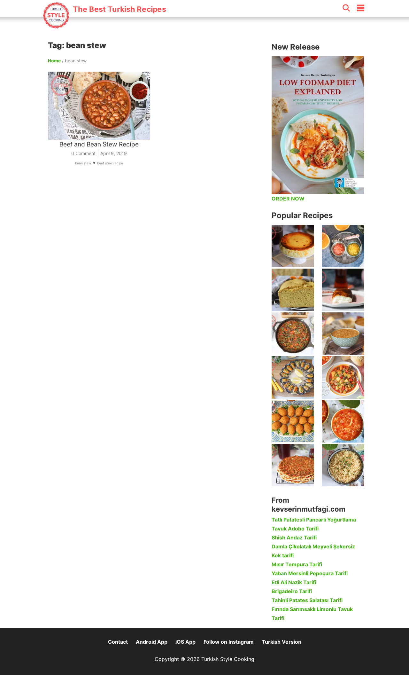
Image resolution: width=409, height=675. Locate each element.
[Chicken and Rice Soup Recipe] (343, 421)
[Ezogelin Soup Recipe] (343, 333)
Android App (151, 642)
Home (54, 60)
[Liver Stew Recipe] (293, 333)
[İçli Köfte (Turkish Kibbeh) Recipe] (293, 421)
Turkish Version (281, 642)
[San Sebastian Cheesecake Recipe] (293, 246)
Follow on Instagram (229, 642)
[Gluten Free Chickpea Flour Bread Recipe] (293, 290)
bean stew (83, 163)
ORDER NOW (288, 198)
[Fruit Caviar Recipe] (343, 246)
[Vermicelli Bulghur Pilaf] (343, 465)
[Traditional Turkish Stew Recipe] (343, 377)
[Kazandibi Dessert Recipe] (343, 290)
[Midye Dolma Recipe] (293, 377)
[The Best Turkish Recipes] (104, 25)
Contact (118, 642)
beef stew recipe (110, 163)
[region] (156, 244)
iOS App (185, 642)
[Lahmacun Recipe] (293, 465)
